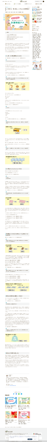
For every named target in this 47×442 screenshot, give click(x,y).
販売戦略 (38, 55)
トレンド (36, 36)
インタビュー (34, 38)
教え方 (39, 37)
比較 (38, 56)
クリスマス (34, 44)
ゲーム (36, 57)
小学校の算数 (34, 37)
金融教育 (34, 56)
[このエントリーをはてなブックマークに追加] (21, 394)
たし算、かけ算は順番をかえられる (11, 34)
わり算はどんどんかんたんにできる (11, 35)
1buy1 (33, 55)
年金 (33, 50)
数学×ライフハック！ (9, 7)
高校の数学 (39, 36)
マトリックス (34, 43)
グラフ (36, 56)
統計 (37, 49)
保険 (39, 49)
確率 (35, 49)
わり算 (33, 49)
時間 (38, 57)
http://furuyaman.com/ (13, 385)
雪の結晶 (38, 44)
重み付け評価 (34, 51)
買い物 (40, 51)
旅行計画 (34, 57)
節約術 (33, 36)
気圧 (37, 43)
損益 (35, 55)
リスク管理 (36, 50)
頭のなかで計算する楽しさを (11, 39)
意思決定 (37, 51)
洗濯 (37, 38)
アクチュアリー (39, 50)
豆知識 (37, 37)
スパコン (39, 43)
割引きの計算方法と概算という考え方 (12, 38)
